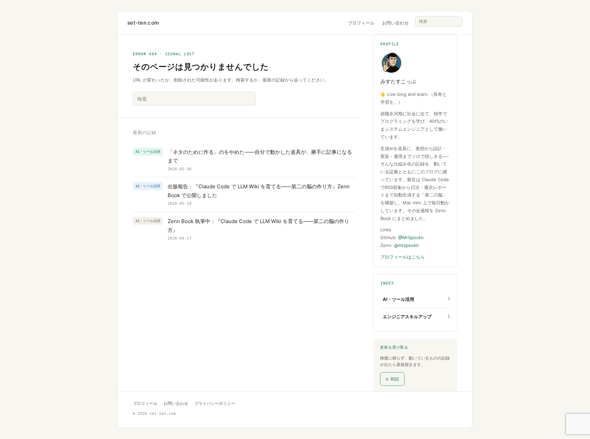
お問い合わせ (395, 23)
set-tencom (143, 22)
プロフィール (361, 23)
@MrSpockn (411, 237)
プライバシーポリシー (214, 403)
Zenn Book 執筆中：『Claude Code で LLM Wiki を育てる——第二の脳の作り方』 (258, 225)
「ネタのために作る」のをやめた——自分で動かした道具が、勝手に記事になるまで (260, 156)
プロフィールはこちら (402, 257)
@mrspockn (406, 245)
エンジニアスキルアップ (407, 316)
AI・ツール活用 (398, 299)
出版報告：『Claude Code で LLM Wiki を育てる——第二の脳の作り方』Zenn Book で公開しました (259, 191)
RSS (392, 379)
